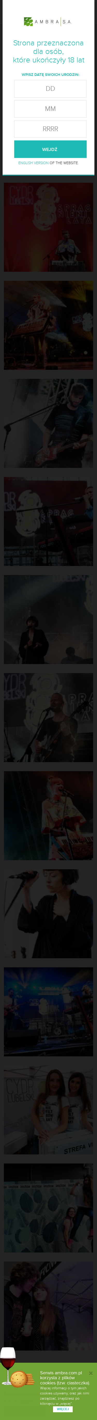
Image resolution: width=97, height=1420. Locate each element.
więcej (63, 1409)
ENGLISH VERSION (33, 163)
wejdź (50, 149)
